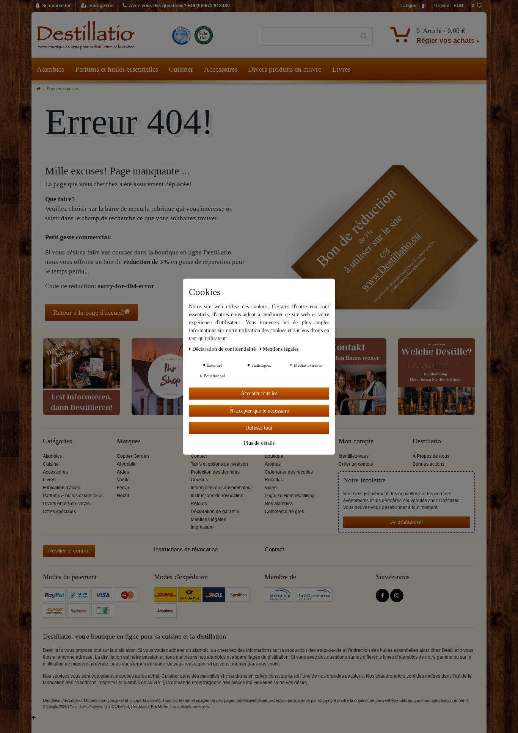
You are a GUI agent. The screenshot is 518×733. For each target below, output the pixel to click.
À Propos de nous (431, 456)
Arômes (273, 464)
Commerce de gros (284, 511)
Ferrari (123, 487)
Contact (199, 456)
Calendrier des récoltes (289, 472)
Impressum (202, 527)
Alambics (50, 69)
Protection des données (215, 472)
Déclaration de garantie (215, 511)
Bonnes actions (428, 464)
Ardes (123, 472)
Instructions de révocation (217, 495)
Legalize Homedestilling (290, 495)
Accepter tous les (259, 393)
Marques (129, 441)
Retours (199, 503)
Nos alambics (279, 503)
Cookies (199, 479)
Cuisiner (181, 69)
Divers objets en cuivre (66, 503)
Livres (341, 69)
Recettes (274, 479)
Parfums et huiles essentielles (116, 69)
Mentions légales (208, 519)
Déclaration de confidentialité (224, 349)
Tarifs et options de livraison (219, 464)
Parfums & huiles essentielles (73, 495)
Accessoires (220, 69)
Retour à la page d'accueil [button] (88, 312)
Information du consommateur (221, 487)
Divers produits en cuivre (284, 69)
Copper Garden (133, 456)
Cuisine (51, 464)
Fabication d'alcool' (62, 487)
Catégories (57, 441)
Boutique (274, 456)
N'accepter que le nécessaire (259, 410)
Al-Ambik (126, 464)
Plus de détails (259, 443)
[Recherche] (363, 36)
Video (271, 487)
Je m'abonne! (406, 522)
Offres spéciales (59, 511)
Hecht (123, 495)
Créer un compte (356, 464)
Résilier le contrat (69, 551)
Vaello (123, 479)
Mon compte (356, 441)
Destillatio (427, 441)
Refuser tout (259, 427)
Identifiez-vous (354, 456)
